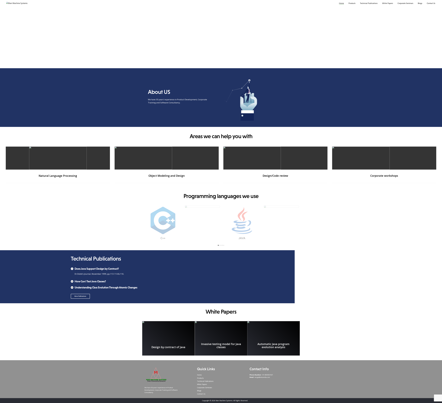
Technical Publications (369, 3)
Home (341, 3)
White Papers (387, 3)
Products (352, 3)
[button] (80, 296)
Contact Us (431, 3)
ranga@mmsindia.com (262, 377)
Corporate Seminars (405, 3)
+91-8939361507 (267, 375)
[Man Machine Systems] (17, 3)
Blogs (420, 3)
